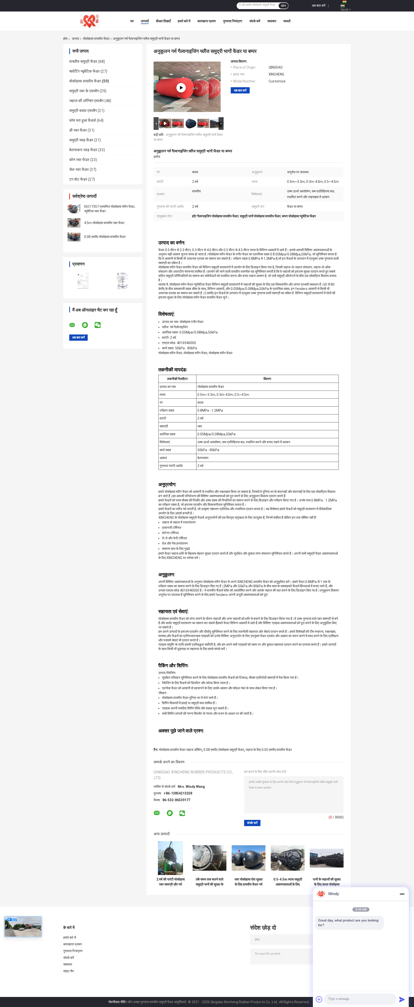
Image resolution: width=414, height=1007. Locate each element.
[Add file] (319, 999)
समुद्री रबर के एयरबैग (84, 91)
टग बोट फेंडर (78, 179)
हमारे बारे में (184, 21)
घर (132, 21)
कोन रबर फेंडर (79, 159)
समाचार (271, 21)
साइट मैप (68, 971)
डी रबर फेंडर (78, 130)
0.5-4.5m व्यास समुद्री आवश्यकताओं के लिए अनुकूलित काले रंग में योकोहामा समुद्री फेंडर (287, 881)
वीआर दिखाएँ (163, 21)
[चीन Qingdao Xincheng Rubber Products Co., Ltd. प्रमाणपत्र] (83, 281)
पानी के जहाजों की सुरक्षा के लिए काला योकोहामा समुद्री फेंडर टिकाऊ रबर (326, 881)
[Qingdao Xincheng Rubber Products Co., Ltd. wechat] (101, 325)
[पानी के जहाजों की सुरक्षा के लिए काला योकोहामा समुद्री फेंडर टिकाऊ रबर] (327, 858)
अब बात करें (318, 5)
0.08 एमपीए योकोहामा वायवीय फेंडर (105, 237)
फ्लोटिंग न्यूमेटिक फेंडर (84, 71)
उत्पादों (145, 21)
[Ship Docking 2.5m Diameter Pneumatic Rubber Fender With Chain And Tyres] (181, 87)
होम (65, 38)
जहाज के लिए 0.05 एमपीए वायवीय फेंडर (269, 750)
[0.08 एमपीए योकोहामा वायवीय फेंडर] (74, 236)
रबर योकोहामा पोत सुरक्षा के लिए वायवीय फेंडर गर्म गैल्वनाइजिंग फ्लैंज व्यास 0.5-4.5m (249, 881)
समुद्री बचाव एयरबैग (83, 110)
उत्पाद (75, 38)
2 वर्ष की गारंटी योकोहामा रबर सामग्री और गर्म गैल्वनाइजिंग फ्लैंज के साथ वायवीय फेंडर (170, 881)
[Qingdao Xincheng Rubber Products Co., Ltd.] (89, 21)
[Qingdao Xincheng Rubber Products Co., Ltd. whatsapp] (88, 325)
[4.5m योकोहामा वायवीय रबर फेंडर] (74, 223)
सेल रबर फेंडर (79, 169)
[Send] (402, 999)
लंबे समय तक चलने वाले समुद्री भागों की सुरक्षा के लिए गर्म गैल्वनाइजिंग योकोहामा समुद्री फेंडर (209, 881)
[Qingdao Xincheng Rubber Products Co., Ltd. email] (75, 325)
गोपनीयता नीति (117, 1002)
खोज (283, 5)
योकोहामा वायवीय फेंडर (96, 38)
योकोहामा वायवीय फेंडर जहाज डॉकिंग (180, 750)
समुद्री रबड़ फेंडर (81, 140)
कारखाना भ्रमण (206, 21)
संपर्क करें (254, 21)
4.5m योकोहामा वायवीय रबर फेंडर (104, 223)
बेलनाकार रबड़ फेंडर (83, 150)
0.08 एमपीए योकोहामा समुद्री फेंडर (223, 750)
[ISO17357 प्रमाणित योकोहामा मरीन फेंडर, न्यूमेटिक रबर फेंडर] (74, 209)
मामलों (286, 21)
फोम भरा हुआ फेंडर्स (82, 120)
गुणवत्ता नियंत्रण (232, 21)
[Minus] (402, 894)
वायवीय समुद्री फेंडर (83, 61)
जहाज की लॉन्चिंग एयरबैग (86, 100)
